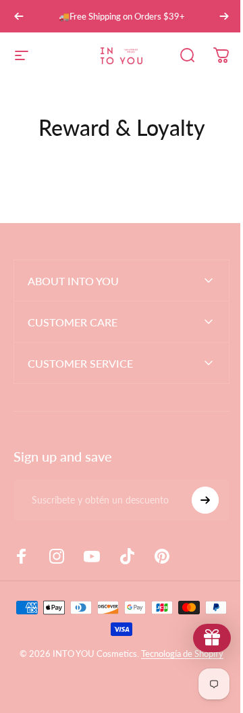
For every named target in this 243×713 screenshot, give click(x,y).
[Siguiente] (224, 16)
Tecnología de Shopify (177, 653)
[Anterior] (19, 16)
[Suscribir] (195, 500)
